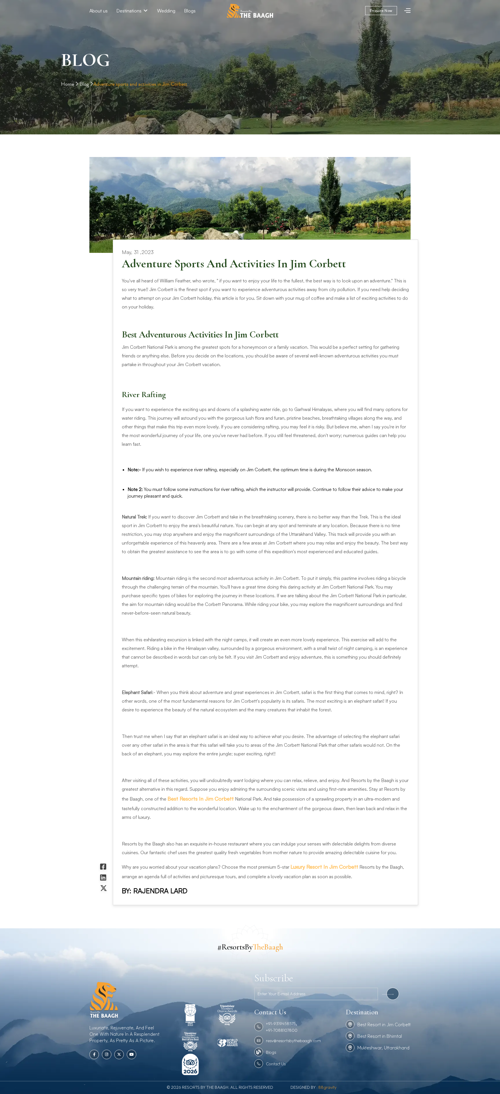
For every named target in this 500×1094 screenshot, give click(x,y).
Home (68, 84)
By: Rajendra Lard (155, 890)
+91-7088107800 (281, 1030)
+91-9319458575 (281, 1023)
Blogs (190, 11)
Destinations (129, 11)
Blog (85, 84)
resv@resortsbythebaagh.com (293, 1040)
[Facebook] (103, 866)
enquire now (381, 10)
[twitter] (103, 888)
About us (98, 11)
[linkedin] (103, 877)
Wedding (166, 11)
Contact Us (276, 1063)
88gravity (327, 1087)
